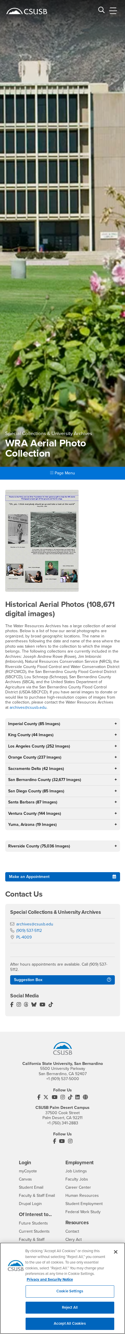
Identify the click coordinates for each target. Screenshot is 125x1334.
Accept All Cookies (69, 1323)
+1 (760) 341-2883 (62, 1123)
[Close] (115, 1251)
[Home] (26, 11)
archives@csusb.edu (28, 707)
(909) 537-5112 (29, 930)
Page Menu (64, 473)
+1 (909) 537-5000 (62, 1078)
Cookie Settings (69, 1291)
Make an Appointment (29, 876)
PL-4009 (24, 937)
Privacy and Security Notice (50, 1279)
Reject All (70, 1307)
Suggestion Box (28, 979)
